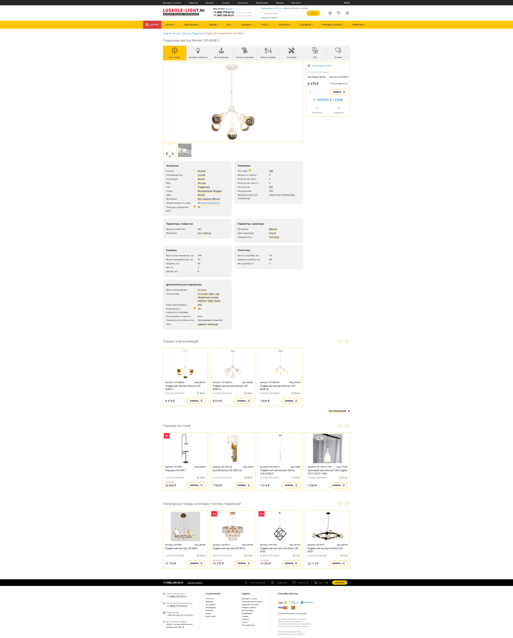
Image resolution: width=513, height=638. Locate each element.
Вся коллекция (337, 411)
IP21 (200, 304)
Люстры (186, 33)
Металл (216, 198)
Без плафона (204, 198)
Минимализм (205, 191)
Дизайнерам (262, 2)
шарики (202, 324)
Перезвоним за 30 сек (271, 8)
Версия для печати (322, 66)
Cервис (246, 593)
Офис (211, 293)
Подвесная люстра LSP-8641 (181, 548)
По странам (210, 604)
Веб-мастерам (248, 610)
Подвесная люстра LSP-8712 (229, 548)
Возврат (210, 2)
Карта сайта (210, 616)
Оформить (340, 583)
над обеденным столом (208, 295)
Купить (337, 92)
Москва (229, 9)
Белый (201, 194)
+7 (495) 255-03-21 (232, 15)
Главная (167, 33)
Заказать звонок (195, 582)
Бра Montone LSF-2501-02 (227, 470)
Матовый (274, 237)
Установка (243, 2)
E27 (271, 187)
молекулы (212, 324)
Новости (245, 619)
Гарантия (193, 2)
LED (271, 170)
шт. (321, 582)
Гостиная (202, 293)
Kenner (201, 178)
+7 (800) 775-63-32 (232, 12)
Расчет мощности (210, 202)
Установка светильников (252, 601)
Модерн (217, 191)
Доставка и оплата (172, 2)
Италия (201, 170)
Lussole (201, 174)
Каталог (154, 24)
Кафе (210, 300)
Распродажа (211, 607)
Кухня (217, 300)
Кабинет (202, 300)
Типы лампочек (248, 625)
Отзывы (226, 2)
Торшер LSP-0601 (175, 470)
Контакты (296, 2)
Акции (208, 613)
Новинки (209, 610)
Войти (347, 2)
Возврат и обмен (249, 607)
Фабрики (209, 601)
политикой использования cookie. (293, 626)
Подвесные (198, 33)
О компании (213, 593)
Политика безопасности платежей (292, 613)
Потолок (202, 289)
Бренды (280, 2)
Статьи (245, 622)
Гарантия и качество (250, 604)
